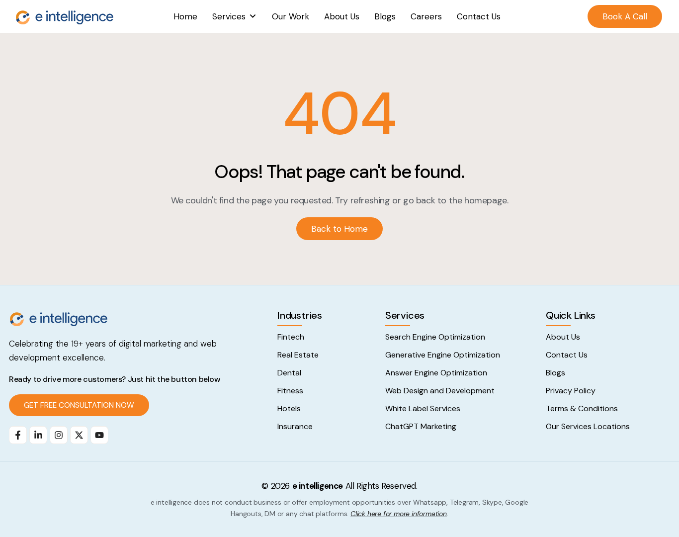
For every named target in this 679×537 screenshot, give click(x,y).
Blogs (385, 16)
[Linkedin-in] (38, 435)
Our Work (290, 16)
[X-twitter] (79, 435)
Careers (426, 16)
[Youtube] (99, 435)
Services (229, 16)
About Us (341, 16)
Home (185, 16)
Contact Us (479, 16)
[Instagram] (59, 435)
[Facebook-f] (18, 435)
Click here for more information (398, 513)
